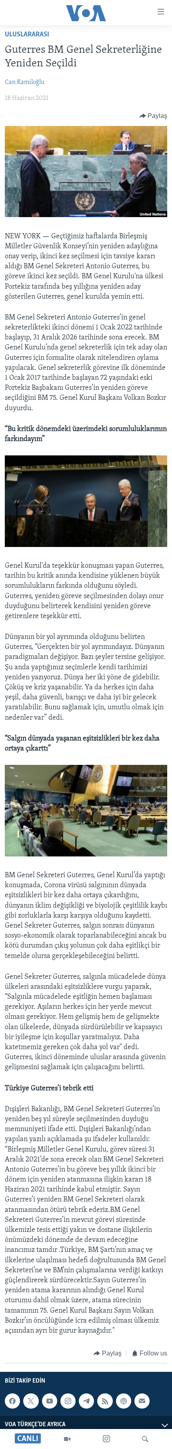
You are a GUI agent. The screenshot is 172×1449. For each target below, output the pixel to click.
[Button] (154, 116)
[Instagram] (106, 1439)
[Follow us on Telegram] (86, 1401)
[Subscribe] (142, 1401)
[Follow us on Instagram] (68, 1401)
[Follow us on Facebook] (12, 1401)
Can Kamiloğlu (24, 82)
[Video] (67, 1439)
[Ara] (145, 1439)
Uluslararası (27, 34)
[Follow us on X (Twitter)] (30, 1401)
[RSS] (104, 1401)
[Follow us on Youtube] (49, 1401)
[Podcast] (123, 1401)
